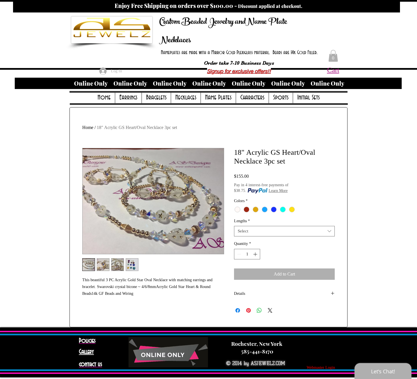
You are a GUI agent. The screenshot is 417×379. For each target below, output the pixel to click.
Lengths (242, 221)
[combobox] (284, 231)
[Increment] (255, 254)
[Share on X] (270, 310)
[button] (333, 56)
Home (87, 127)
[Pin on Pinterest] (248, 310)
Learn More (278, 191)
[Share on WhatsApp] (259, 310)
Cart (333, 70)
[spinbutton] (247, 254)
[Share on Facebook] (237, 310)
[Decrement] (238, 254)
